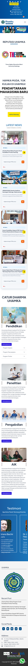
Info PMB (16, 6)
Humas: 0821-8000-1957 (16, 14)
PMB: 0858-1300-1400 (16, 12)
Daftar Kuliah (14, 3)
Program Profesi (7, 356)
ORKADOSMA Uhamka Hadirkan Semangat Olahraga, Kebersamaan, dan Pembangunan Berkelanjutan (13, 608)
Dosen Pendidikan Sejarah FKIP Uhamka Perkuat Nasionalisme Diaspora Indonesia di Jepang (13, 615)
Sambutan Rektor (16, 9)
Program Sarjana (7, 348)
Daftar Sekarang (14, 114)
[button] (22, 660)
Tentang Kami (16, 7)
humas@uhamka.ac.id (16, 11)
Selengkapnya (6, 344)
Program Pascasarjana (9, 352)
